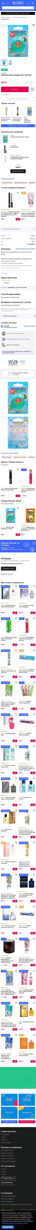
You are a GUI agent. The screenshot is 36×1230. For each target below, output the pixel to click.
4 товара (22, 361)
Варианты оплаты (7, 1153)
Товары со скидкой (27, 1121)
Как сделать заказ (7, 1150)
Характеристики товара (11, 229)
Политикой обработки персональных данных (15, 1223)
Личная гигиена (6, 17)
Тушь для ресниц (7, 182)
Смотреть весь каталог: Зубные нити (18, 13)
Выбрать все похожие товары (18, 125)
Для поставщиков (7, 1201)
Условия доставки (9, 1121)
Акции (3, 1137)
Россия (32, 238)
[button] (15, 89)
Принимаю (8, 1227)
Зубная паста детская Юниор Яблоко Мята (26, 671)
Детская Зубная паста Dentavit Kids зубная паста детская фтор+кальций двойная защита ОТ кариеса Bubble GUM (27, 962)
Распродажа (5, 1134)
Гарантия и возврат (10, 316)
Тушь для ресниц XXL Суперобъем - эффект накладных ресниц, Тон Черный (10, 214)
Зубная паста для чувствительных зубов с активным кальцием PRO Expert (8, 1025)
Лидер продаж (6, 1142)
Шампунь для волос (20, 182)
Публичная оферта (7, 1199)
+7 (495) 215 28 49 (8, 1178)
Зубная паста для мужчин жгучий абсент (9, 639)
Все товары (4, 464)
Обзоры (3, 1172)
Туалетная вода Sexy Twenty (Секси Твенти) (26, 991)
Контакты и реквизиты (8, 1196)
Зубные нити (5, 19)
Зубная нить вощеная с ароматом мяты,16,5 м (28, 529)
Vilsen (33, 235)
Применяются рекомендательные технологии (16, 1204)
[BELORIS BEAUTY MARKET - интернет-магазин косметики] (18, 3)
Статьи (3, 1174)
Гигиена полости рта (19, 17)
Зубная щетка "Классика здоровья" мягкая (26, 639)
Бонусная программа (8, 1161)
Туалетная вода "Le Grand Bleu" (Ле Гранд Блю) (26, 895)
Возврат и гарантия (7, 1158)
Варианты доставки (7, 1156)
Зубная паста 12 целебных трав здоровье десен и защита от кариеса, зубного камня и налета (25, 866)
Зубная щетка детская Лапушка (8, 671)
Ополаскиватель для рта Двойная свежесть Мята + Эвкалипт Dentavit (26, 768)
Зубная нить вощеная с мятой (7, 528)
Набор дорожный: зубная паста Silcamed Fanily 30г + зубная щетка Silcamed (8, 993)
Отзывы (3, 1169)
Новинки (4, 1140)
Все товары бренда (7, 503)
